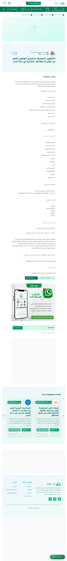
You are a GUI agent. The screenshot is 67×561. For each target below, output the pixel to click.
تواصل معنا (28, 496)
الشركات (29, 493)
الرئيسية (29, 486)
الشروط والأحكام (12, 493)
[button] (4, 10)
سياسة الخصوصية (11, 489)
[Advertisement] (33, 29)
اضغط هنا (30, 261)
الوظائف (29, 489)
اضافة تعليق (17, 327)
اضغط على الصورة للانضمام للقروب (42, 317)
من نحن (15, 486)
